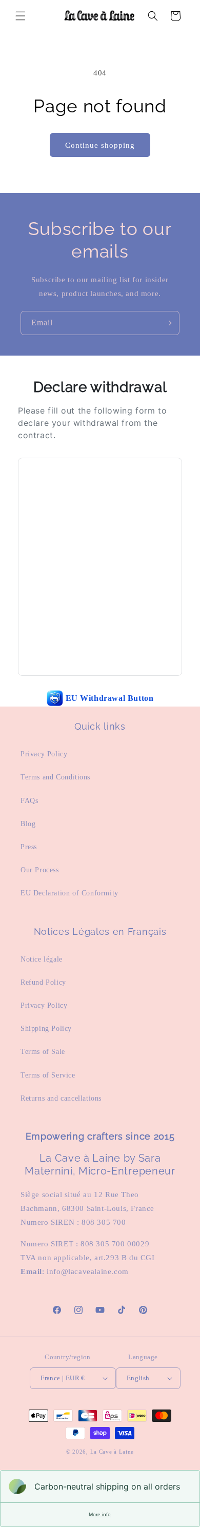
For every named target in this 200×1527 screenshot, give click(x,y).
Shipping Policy (46, 1028)
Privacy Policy (44, 754)
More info (100, 1514)
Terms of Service (48, 1075)
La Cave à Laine (112, 1451)
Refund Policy (43, 982)
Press (29, 847)
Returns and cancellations (61, 1098)
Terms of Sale (43, 1051)
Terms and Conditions (55, 777)
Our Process (40, 870)
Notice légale (42, 959)
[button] (20, 16)
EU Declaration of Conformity (69, 893)
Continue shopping (100, 145)
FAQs (29, 801)
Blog (28, 824)
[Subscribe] (167, 323)
